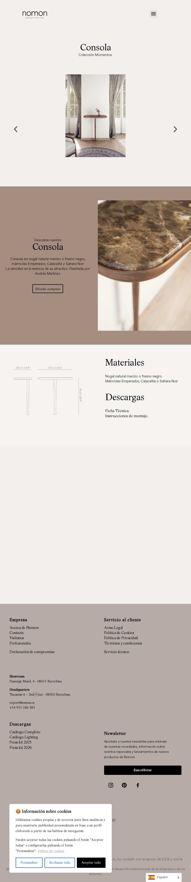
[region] (60, 838)
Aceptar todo (91, 862)
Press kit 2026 (21, 748)
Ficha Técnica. (117, 411)
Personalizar (29, 862)
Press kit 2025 (21, 742)
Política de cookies (51, 851)
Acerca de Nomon (24, 628)
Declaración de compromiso (32, 652)
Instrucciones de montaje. (126, 416)
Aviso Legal (113, 628)
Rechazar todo (59, 862)
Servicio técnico (116, 652)
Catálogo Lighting (24, 737)
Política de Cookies (119, 633)
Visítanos (17, 638)
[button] (153, 14)
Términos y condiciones (123, 643)
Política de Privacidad (121, 638)
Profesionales (20, 643)
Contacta (16, 633)
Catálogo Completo (25, 732)
